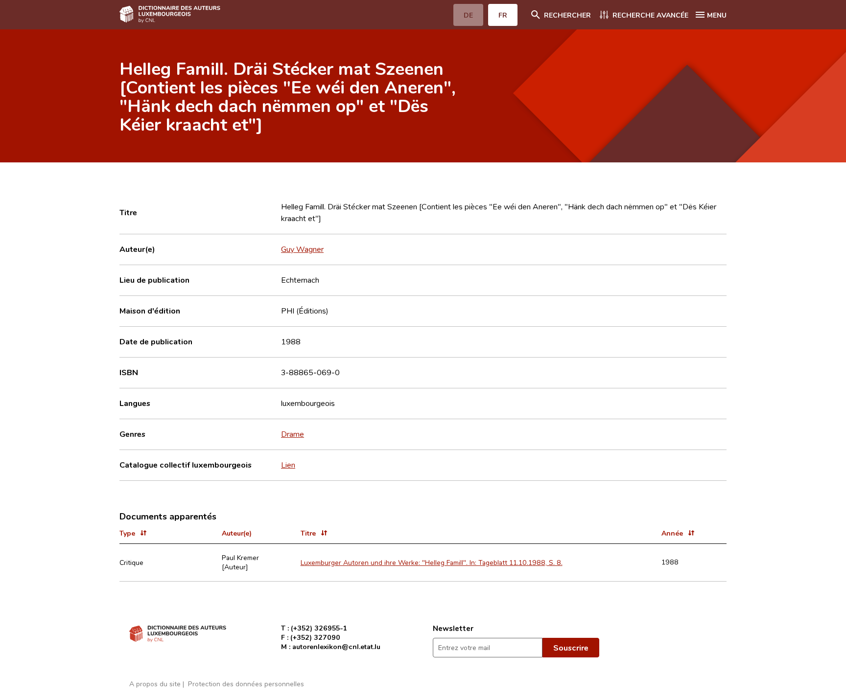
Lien (288, 465)
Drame (292, 434)
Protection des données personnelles (246, 683)
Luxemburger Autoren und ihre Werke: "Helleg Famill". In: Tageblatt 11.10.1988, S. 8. (432, 562)
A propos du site (155, 683)
